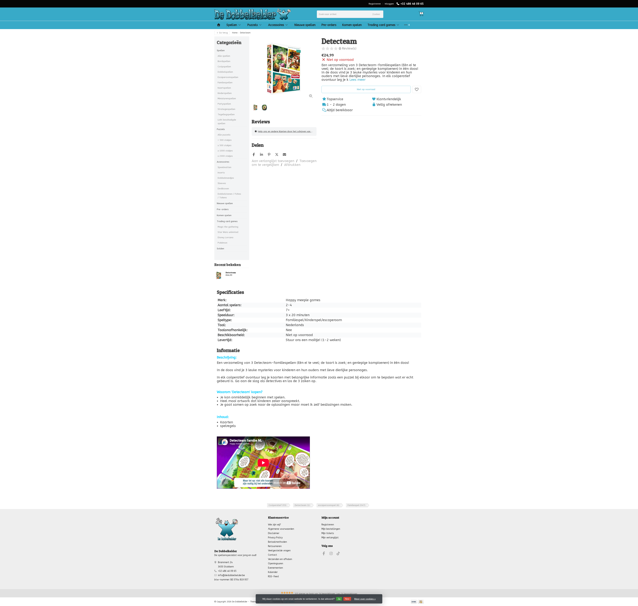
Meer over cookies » (365, 599)
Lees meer (357, 80)
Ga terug (223, 33)
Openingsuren (275, 563)
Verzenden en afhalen (280, 559)
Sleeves (222, 183)
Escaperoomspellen (228, 77)
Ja (339, 599)
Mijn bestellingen (330, 529)
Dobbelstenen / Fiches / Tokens (229, 196)
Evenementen (275, 567)
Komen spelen (352, 25)
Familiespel (356, 505)
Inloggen (389, 3)
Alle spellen (224, 56)
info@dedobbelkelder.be (231, 575)
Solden (220, 248)
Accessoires (276, 25)
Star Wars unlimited (228, 232)
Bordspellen (224, 61)
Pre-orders (328, 25)
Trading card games (381, 25)
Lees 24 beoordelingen (346, 594)
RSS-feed (273, 576)
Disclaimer (273, 533)
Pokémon (222, 243)
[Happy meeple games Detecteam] (218, 275)
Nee (347, 599)
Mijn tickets (327, 533)
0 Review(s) (347, 48)
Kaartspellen (224, 88)
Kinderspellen (225, 93)
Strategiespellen (226, 109)
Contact (272, 554)
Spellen (231, 25)
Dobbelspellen (225, 72)
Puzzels (252, 25)
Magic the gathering (228, 227)
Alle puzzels (224, 134)
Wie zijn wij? (274, 524)
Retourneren (275, 546)
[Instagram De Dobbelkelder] (332, 554)
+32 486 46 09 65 (412, 3)
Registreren (375, 3)
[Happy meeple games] (415, 41)
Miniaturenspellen (227, 98)
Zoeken (376, 14)
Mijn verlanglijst (330, 537)
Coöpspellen (224, 66)
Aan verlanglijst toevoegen (273, 161)
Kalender (273, 572)
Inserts (221, 172)
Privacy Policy (275, 537)
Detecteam (231, 272)
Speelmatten (224, 167)
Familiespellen (225, 82)
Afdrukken (292, 165)
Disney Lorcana (225, 237)
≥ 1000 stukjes (225, 150)
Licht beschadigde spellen (227, 122)
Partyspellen (224, 104)
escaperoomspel (328, 505)
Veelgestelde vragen (279, 550)
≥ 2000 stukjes (225, 156)
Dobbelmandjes (226, 178)
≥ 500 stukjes (224, 145)
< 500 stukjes (225, 140)
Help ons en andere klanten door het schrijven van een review (287, 131)
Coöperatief (277, 505)
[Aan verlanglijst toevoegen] (416, 89)
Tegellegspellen (226, 114)
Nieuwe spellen (305, 25)
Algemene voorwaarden (281, 529)
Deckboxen (223, 188)
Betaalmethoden (277, 542)
